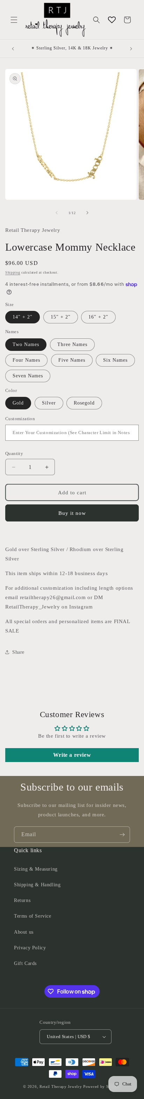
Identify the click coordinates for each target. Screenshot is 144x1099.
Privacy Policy (30, 947)
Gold (18, 403)
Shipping (12, 272)
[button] (14, 20)
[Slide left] (56, 212)
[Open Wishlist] (112, 20)
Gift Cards (25, 963)
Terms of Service (32, 916)
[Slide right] (87, 212)
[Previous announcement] (13, 48)
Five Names (71, 360)
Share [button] (18, 652)
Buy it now (72, 513)
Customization (20, 418)
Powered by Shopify (102, 1086)
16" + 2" (98, 317)
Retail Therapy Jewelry (60, 1086)
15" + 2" (61, 317)
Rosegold (84, 403)
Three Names (72, 344)
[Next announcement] (131, 48)
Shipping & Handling (37, 884)
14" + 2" (23, 317)
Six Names (115, 360)
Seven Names (28, 375)
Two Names (26, 344)
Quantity (14, 453)
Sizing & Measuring (36, 869)
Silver (49, 403)
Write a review (72, 755)
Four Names (26, 360)
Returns (22, 900)
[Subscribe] (122, 834)
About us (24, 932)
